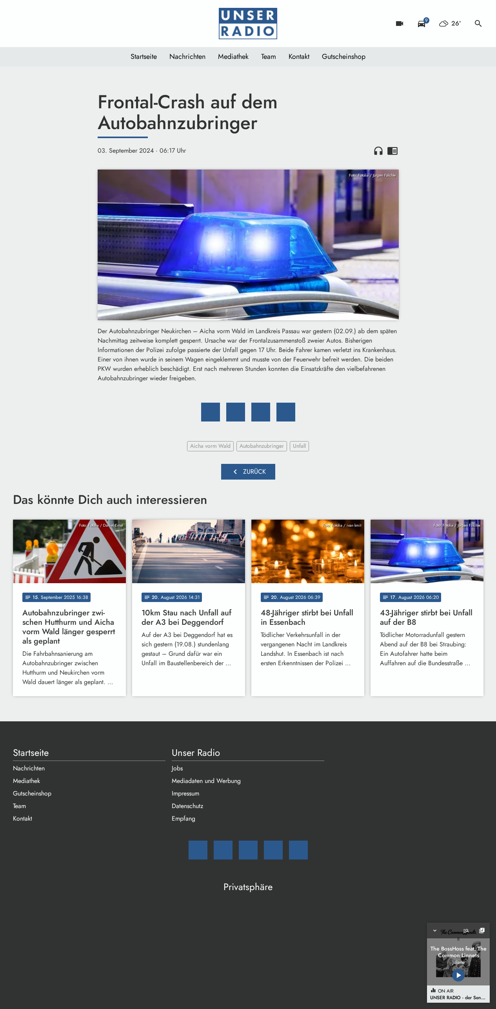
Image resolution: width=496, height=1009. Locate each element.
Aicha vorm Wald (210, 446)
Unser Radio (196, 752)
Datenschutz (187, 805)
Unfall (299, 446)
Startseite (144, 56)
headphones (378, 150)
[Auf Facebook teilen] (210, 412)
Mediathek (233, 56)
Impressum (185, 793)
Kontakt (299, 56)
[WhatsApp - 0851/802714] (83, 23)
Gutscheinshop (343, 56)
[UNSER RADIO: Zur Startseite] (248, 23)
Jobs (177, 768)
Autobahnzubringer (262, 446)
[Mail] (21, 23)
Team (268, 56)
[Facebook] (36, 23)
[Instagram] (52, 23)
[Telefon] (68, 23)
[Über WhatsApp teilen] (260, 412)
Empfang (183, 818)
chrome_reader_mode (392, 150)
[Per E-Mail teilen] (285, 412)
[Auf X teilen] (235, 412)
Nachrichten (187, 56)
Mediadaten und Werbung (206, 780)
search (478, 23)
